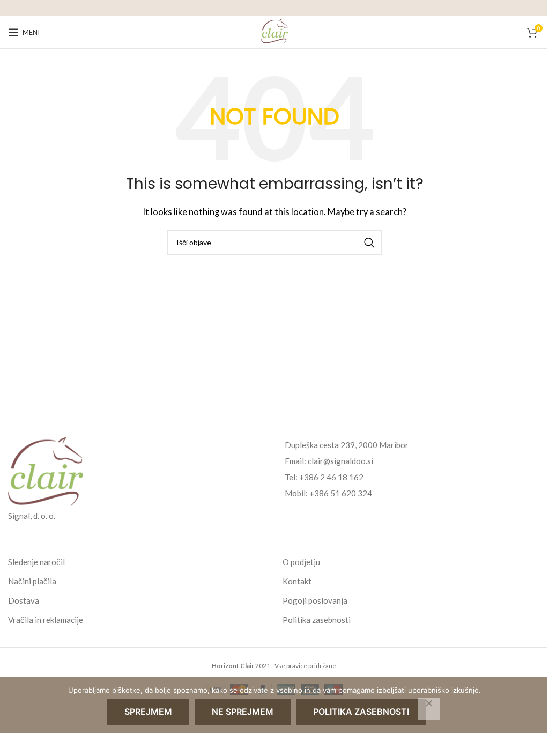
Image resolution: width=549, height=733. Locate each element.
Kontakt (297, 581)
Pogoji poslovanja (315, 600)
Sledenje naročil (36, 562)
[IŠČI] (369, 242)
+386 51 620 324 (340, 493)
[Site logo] (274, 31)
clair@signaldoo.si (340, 461)
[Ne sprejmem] (429, 709)
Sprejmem (148, 711)
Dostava (23, 600)
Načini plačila (32, 581)
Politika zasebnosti (317, 620)
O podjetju (301, 562)
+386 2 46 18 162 (331, 477)
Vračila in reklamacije (45, 620)
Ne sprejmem (242, 711)
